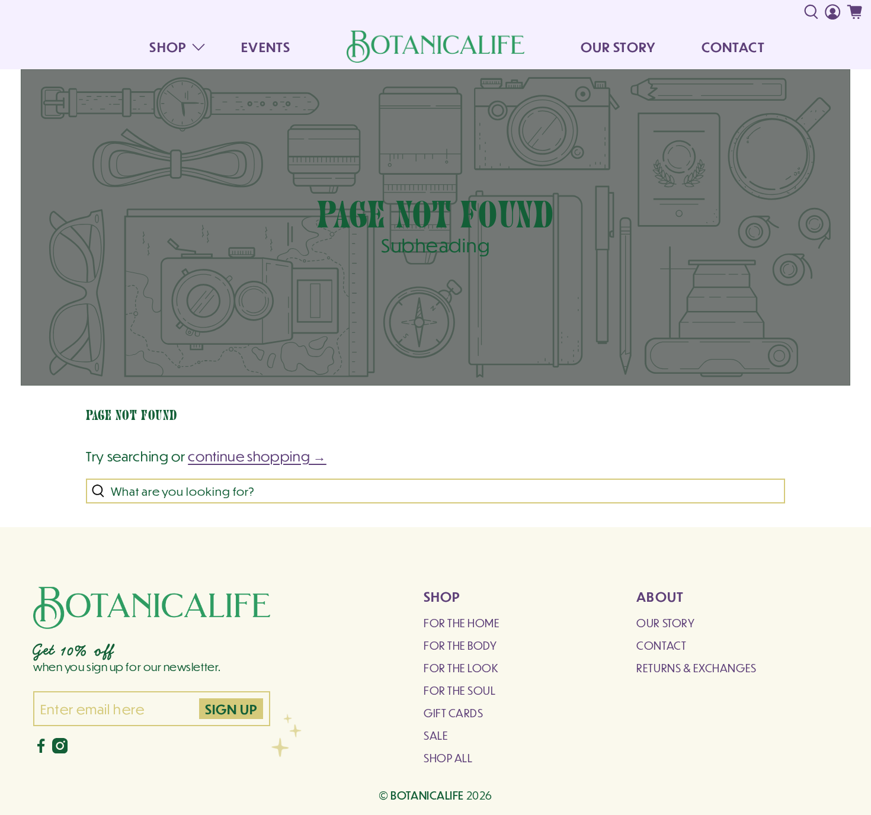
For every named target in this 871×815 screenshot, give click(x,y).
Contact (661, 645)
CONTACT (733, 46)
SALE (436, 735)
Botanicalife (427, 795)
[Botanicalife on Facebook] (41, 749)
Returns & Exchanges (696, 668)
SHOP (167, 46)
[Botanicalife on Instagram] (60, 749)
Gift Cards (453, 713)
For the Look (461, 668)
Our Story (665, 623)
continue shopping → (257, 455)
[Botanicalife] (435, 46)
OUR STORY (618, 46)
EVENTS (265, 46)
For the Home (461, 623)
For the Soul (459, 690)
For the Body (460, 645)
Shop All (448, 758)
